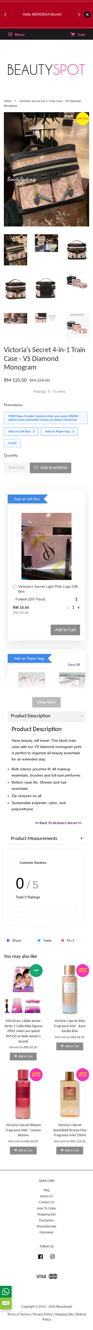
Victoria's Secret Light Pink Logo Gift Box (48, 589)
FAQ (47, 1190)
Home (7, 101)
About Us (46, 1196)
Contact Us (46, 1202)
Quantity (11, 455)
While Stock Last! (43, 24)
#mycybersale (46, 1226)
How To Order (46, 1208)
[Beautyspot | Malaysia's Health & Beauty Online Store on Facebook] (40, 1258)
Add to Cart (65, 629)
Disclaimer (46, 1220)
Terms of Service (18, 1314)
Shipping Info (46, 1214)
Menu (19, 35)
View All (74, 665)
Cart (81, 35)
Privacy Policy (42, 1314)
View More (46, 702)
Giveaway (46, 1232)
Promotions (13, 405)
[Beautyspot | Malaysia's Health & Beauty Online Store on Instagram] (52, 1258)
